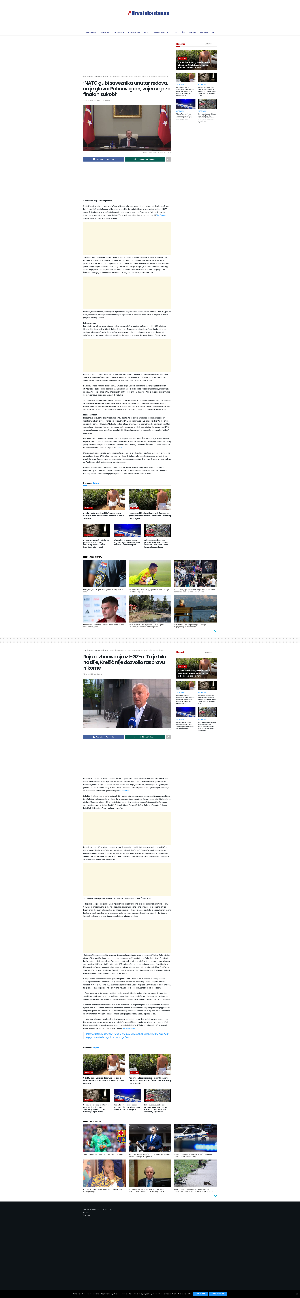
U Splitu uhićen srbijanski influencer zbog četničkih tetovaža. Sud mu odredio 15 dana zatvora (103, 516)
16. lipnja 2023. (88, 100)
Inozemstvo (134, 32)
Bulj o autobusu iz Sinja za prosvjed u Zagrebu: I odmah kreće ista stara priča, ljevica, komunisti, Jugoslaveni (156, 543)
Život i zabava (189, 32)
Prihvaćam (200, 1294)
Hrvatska (119, 32)
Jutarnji (119, 447)
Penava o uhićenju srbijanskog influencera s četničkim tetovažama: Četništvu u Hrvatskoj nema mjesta (150, 516)
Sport (147, 32)
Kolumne (204, 32)
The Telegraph (162, 215)
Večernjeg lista (129, 1028)
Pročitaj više (218, 1294)
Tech (175, 32)
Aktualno (105, 32)
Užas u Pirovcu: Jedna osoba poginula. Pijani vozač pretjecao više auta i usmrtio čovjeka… (127, 542)
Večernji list (124, 790)
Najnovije (91, 32)
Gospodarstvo (161, 32)
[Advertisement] (127, 59)
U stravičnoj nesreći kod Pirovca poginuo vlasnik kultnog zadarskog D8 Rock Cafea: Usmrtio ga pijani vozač (96, 543)
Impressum (87, 1215)
